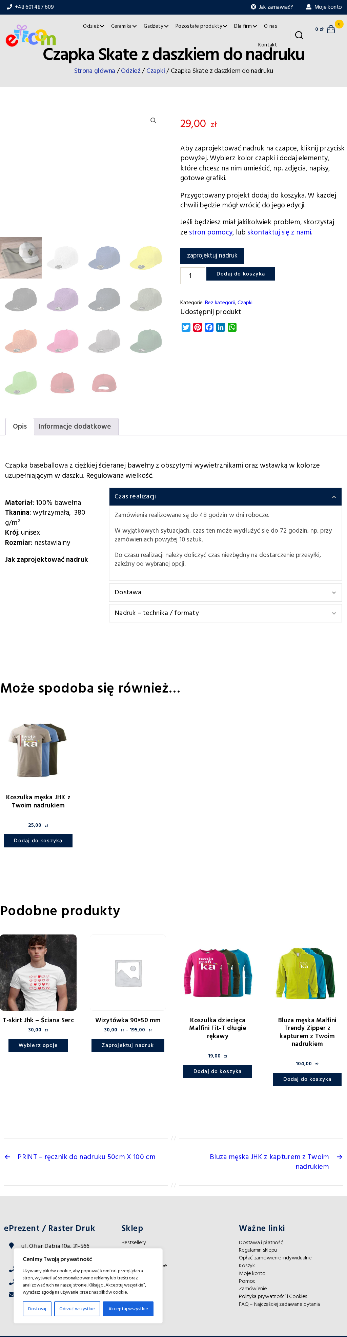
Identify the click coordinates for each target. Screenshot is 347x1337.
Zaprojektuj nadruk (128, 1045)
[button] (153, 121)
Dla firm (243, 26)
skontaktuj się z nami (279, 232)
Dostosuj (37, 1308)
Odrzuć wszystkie (77, 1308)
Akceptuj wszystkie (128, 1308)
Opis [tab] (20, 426)
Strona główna (95, 71)
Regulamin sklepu (258, 1250)
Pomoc (247, 1281)
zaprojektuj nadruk (212, 255)
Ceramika (121, 26)
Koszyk (246, 1265)
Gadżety (153, 26)
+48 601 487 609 (34, 7)
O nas (270, 26)
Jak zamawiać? (275, 7)
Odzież (91, 26)
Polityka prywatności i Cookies (273, 1296)
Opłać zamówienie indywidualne (275, 1257)
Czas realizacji (135, 496)
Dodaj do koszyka (241, 274)
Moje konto (327, 7)
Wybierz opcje (38, 1045)
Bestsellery (134, 1242)
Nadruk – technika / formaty (157, 613)
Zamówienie (253, 1288)
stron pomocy (210, 232)
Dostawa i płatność (261, 1242)
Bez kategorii (220, 302)
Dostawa (128, 592)
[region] (88, 1285)
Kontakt (267, 44)
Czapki (155, 71)
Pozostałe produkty (199, 26)
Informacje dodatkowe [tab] (74, 426)
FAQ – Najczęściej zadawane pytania (279, 1304)
